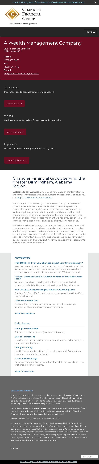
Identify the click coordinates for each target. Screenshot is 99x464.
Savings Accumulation (27, 328)
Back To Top (88, 457)
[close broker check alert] (95, 2)
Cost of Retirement (25, 337)
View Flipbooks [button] (15, 160)
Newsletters (22, 257)
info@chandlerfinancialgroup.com (21, 73)
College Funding (23, 347)
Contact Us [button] (13, 103)
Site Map (15, 448)
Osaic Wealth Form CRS (22, 390)
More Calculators (24, 371)
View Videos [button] (14, 132)
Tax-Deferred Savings (26, 358)
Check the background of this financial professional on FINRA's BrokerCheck (48, 2)
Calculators (22, 323)
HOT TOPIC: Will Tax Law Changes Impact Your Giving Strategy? (49, 263)
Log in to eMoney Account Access (34, 197)
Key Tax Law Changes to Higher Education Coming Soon (45, 290)
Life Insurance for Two (26, 300)
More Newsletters (25, 313)
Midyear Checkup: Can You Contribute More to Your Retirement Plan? (48, 277)
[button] (90, 32)
